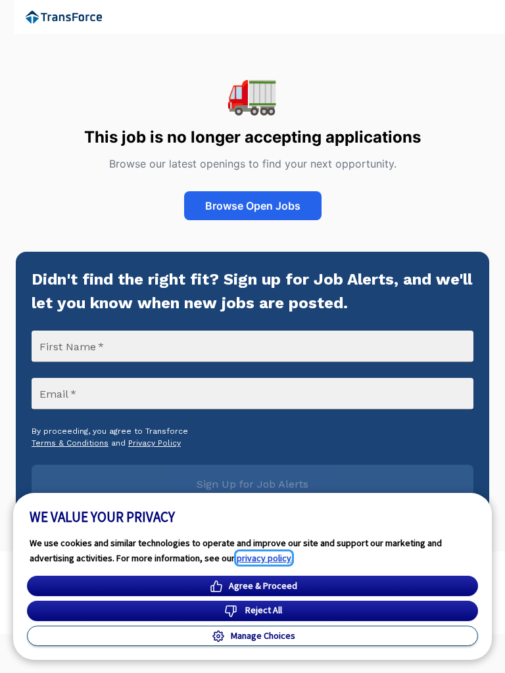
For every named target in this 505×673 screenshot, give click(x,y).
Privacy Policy (154, 443)
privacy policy (264, 558)
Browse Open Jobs (253, 205)
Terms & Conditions (70, 443)
